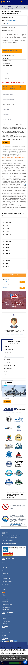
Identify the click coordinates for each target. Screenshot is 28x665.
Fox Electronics (7, 371)
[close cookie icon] (26, 660)
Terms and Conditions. (6, 130)
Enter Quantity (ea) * (7, 65)
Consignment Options (6, 632)
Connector (10, 6)
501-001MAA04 (6, 254)
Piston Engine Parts (6, 573)
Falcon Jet (6, 346)
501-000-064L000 (7, 234)
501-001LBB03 (6, 263)
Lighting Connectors (6, 575)
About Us (4, 564)
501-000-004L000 (7, 228)
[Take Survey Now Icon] (8, 554)
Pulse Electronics (8, 375)
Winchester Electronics (9, 365)
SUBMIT (6, 142)
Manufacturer (20, 6)
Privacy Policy (5, 598)
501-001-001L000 (7, 241)
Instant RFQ (4, 635)
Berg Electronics (8, 368)
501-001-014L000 (7, 247)
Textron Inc (5, 287)
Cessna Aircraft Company (8, 281)
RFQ (22, 281)
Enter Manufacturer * (7, 60)
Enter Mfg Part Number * (8, 55)
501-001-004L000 (7, 244)
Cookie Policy (5, 601)
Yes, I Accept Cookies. (14, 663)
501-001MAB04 (6, 260)
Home (4, 6)
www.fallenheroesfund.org (16, 524)
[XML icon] (3, 592)
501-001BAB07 (6, 266)
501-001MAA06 (6, 250)
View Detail (16, 401)
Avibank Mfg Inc (8, 352)
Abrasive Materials (6, 578)
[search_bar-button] (22, 2)
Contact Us (4, 567)
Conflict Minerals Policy (7, 604)
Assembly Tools (5, 584)
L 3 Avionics (7, 359)
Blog (3, 570)
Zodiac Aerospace (8, 349)
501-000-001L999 (7, 225)
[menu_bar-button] (25, 2)
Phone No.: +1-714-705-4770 (9, 540)
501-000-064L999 (7, 238)
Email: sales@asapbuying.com (9, 543)
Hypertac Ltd (7, 356)
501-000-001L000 (7, 222)
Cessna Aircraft (9, 8)
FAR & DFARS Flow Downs (7, 630)
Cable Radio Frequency (7, 581)
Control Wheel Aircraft (6, 587)
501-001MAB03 (6, 257)
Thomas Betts (7, 362)
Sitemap (3, 589)
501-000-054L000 (7, 231)
